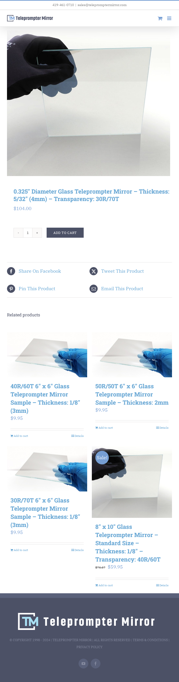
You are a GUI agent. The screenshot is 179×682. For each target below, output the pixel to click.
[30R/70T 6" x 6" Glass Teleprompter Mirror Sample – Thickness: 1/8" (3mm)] (47, 468)
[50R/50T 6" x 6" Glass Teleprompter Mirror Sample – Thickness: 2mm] (132, 355)
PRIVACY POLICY (89, 647)
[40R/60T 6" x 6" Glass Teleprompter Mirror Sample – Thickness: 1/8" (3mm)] (47, 355)
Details (79, 436)
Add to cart (65, 232)
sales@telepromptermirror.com (102, 5)
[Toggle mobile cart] (160, 18)
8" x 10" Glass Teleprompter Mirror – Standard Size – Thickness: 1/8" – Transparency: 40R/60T (128, 543)
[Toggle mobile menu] (169, 18)
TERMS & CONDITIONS (150, 640)
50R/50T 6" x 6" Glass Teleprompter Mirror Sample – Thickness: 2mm (132, 394)
